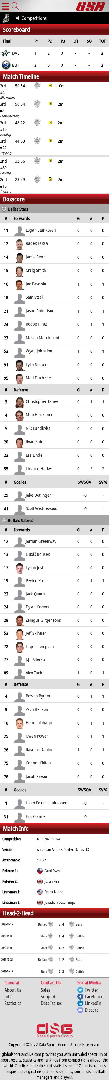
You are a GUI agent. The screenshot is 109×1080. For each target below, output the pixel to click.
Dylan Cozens (37, 607)
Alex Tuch (34, 673)
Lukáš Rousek (38, 554)
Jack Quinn (35, 594)
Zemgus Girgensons (43, 620)
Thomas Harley (39, 468)
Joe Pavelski (36, 284)
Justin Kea (52, 881)
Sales (45, 990)
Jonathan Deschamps (60, 902)
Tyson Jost (34, 567)
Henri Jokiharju (39, 722)
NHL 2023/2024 (48, 839)
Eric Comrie (35, 816)
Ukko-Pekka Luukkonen (47, 802)
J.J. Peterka (35, 659)
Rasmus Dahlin (39, 749)
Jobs (8, 996)
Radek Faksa (37, 243)
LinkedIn (93, 1003)
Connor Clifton (38, 763)
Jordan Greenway (41, 541)
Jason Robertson (40, 310)
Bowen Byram (38, 695)
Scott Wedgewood (42, 508)
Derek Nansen (55, 891)
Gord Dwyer (53, 870)
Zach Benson (37, 709)
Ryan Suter (35, 441)
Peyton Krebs (37, 580)
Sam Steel (34, 297)
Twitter (91, 990)
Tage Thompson (40, 646)
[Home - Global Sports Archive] (92, 6)
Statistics (13, 1003)
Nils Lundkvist (38, 428)
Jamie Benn (36, 257)
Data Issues (51, 1003)
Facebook (93, 996)
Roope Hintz (36, 324)
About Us (13, 990)
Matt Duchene (38, 378)
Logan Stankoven (41, 230)
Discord (92, 1010)
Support (48, 996)
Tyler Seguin (37, 364)
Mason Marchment (42, 337)
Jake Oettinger (38, 495)
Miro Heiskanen (40, 414)
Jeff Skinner (36, 633)
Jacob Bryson (37, 776)
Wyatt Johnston (39, 351)
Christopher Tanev (42, 401)
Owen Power (37, 736)
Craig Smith (36, 270)
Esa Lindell (35, 455)
